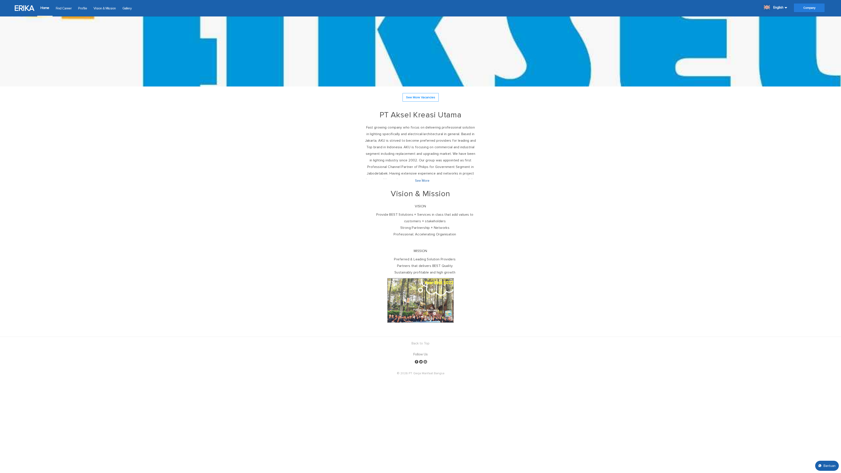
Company (809, 8)
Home (45, 8)
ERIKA (24, 8)
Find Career (64, 8)
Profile (82, 8)
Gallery (127, 8)
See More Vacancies (420, 97)
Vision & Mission (105, 8)
